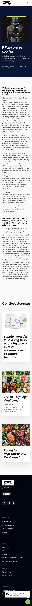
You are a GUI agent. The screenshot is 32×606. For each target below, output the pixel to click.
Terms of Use (6, 572)
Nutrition (5, 532)
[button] (27, 3)
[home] (7, 3)
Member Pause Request (10, 561)
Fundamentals (7, 522)
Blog (3, 551)
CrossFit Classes (8, 525)
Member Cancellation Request (12, 558)
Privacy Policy (7, 575)
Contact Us (6, 554)
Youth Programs (7, 529)
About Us (5, 547)
